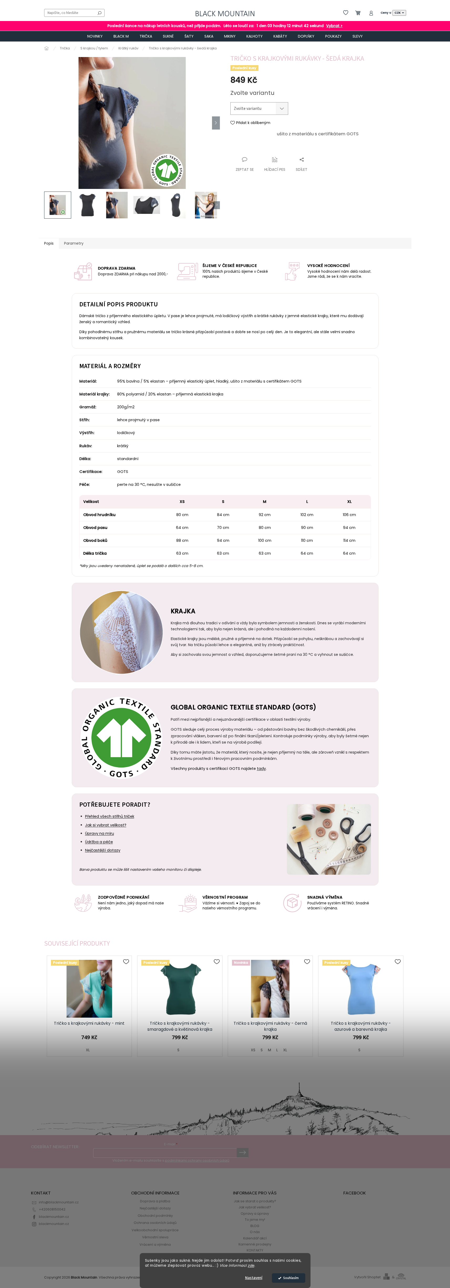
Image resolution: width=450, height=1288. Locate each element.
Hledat (99, 12)
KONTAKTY (255, 1250)
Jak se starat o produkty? (255, 1201)
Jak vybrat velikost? (255, 1207)
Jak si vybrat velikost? (105, 825)
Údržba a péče (99, 841)
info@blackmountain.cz (59, 1202)
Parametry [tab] (74, 243)
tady (261, 768)
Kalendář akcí (255, 1238)
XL (88, 1050)
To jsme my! (255, 1219)
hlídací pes (274, 169)
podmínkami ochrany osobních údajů (197, 1160)
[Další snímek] (216, 123)
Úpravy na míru (99, 833)
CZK (398, 13)
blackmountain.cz (54, 1216)
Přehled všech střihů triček (109, 816)
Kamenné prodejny (255, 1244)
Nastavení (253, 1278)
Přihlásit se (243, 1152)
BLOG (254, 1226)
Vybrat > (334, 26)
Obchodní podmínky (155, 1215)
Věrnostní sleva (155, 1237)
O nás (255, 1232)
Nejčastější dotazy (102, 850)
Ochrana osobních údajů (155, 1222)
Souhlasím (291, 1277)
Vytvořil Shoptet (367, 1277)
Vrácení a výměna (155, 1244)
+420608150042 (52, 1209)
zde (251, 1265)
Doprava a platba (155, 1201)
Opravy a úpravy (255, 1213)
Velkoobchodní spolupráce (155, 1230)
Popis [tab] (49, 243)
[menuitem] (95, 36)
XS (253, 1050)
